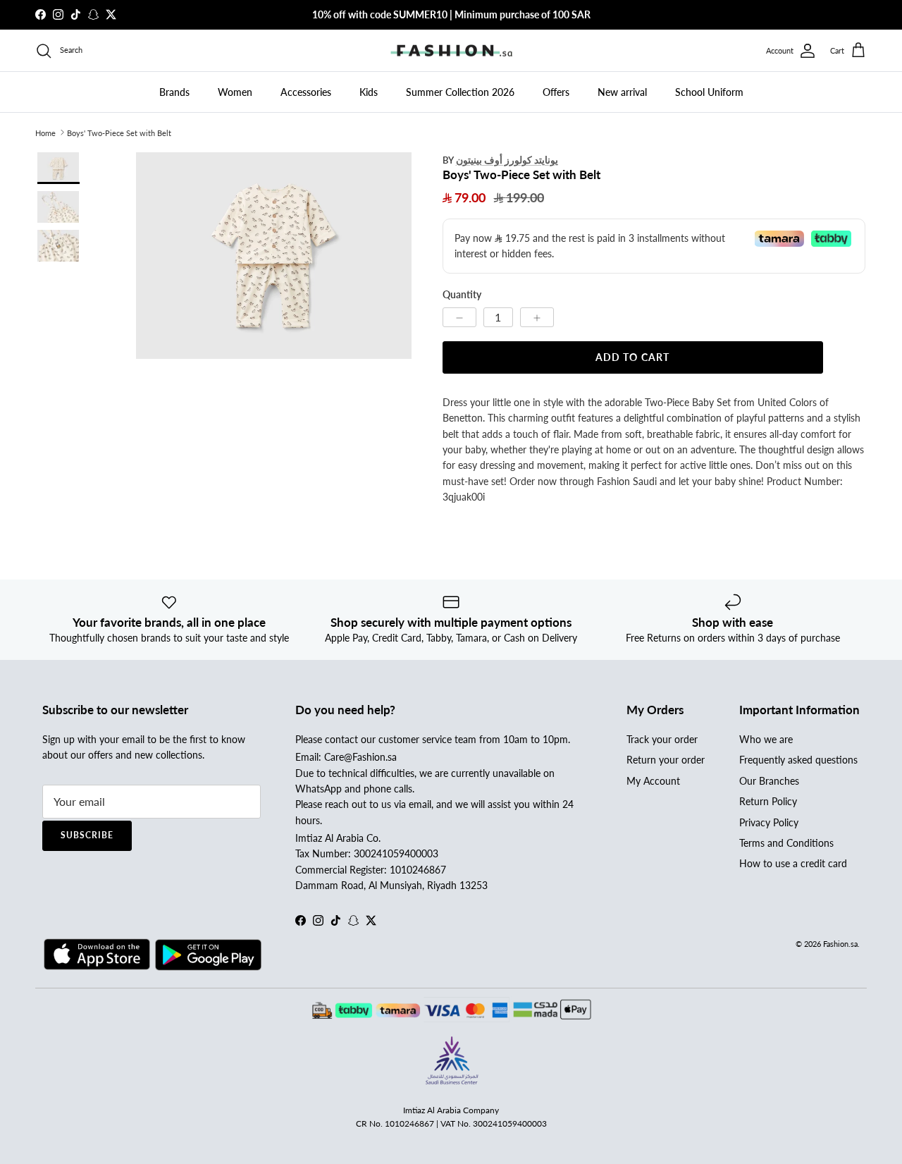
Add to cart (632, 357)
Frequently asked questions (798, 760)
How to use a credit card (793, 863)
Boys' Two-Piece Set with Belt (119, 132)
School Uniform (709, 92)
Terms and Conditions (786, 843)
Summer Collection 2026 (460, 92)
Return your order (665, 760)
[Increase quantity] (537, 317)
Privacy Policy (768, 822)
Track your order (662, 739)
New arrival (622, 92)
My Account (653, 781)
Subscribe (87, 835)
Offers (556, 92)
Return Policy (768, 801)
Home (45, 132)
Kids (368, 92)
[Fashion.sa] (451, 51)
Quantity (462, 294)
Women (235, 92)
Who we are (766, 739)
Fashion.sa (840, 943)
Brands (174, 92)
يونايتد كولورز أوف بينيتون (507, 160)
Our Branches (769, 781)
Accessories (305, 92)
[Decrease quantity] (459, 317)
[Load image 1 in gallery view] (274, 255)
